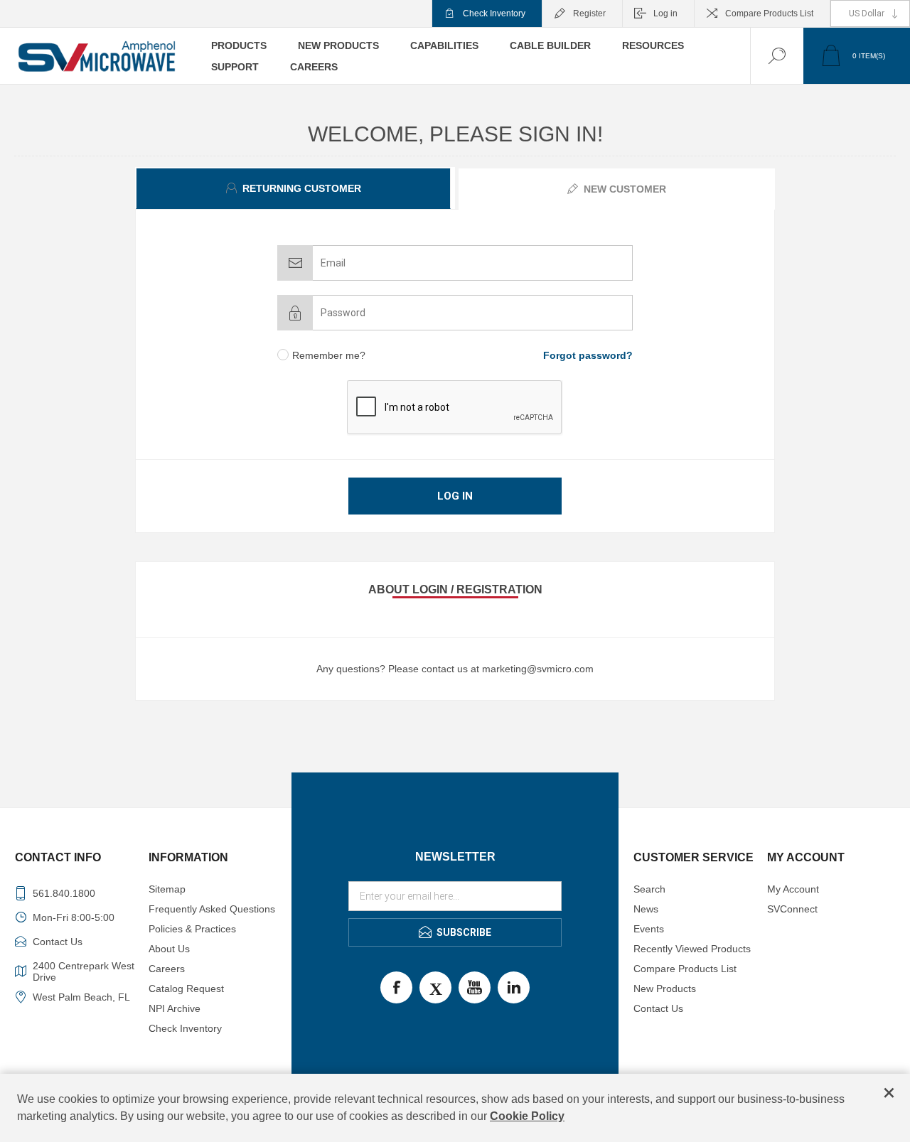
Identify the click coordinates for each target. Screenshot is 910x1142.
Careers (167, 968)
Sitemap (167, 889)
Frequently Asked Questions (212, 909)
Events (648, 928)
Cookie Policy (527, 1116)
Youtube (475, 987)
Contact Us (658, 1008)
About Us (169, 948)
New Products (664, 988)
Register (589, 13)
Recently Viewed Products (692, 948)
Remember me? (328, 355)
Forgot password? (588, 355)
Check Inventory (494, 13)
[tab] (295, 188)
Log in (665, 13)
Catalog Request (186, 988)
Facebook (396, 987)
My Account (793, 889)
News (645, 909)
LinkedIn (514, 987)
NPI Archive (174, 1008)
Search (649, 889)
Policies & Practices (192, 928)
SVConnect (792, 909)
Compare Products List (769, 13)
